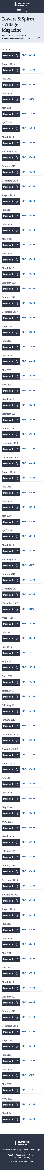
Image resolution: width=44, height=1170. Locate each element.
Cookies (17, 1158)
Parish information (16, 35)
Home (4, 35)
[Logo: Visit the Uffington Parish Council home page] (22, 4)
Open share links (38, 38)
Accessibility (21, 1155)
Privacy (27, 1158)
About (10, 1155)
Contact (32, 1155)
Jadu (31, 1162)
